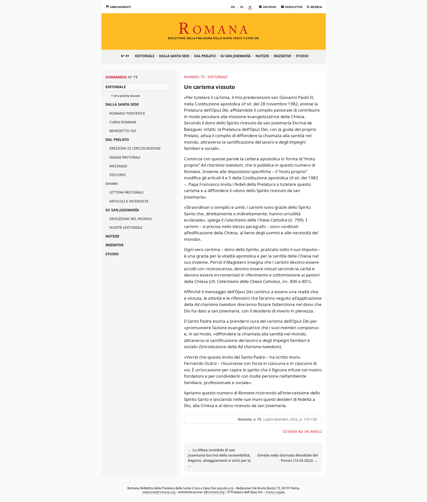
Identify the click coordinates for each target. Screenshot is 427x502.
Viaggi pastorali (124, 157)
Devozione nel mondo (130, 218)
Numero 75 (194, 76)
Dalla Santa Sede (174, 56)
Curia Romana (122, 122)
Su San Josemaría (235, 56)
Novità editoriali (125, 227)
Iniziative (282, 56)
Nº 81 (125, 56)
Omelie (111, 183)
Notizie (262, 56)
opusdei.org (225, 488)
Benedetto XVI (122, 130)
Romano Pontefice (127, 113)
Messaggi (118, 166)
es (241, 7)
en (233, 7)
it (250, 7)
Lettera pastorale (126, 192)
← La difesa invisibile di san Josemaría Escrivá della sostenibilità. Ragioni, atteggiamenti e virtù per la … (219, 458)
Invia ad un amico (305, 431)
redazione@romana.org (158, 492)
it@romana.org (213, 492)
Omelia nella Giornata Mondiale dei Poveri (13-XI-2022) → (287, 458)
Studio (302, 56)
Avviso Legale (274, 492)
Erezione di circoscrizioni (135, 148)
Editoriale (144, 56)
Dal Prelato (205, 56)
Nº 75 (133, 76)
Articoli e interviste (129, 201)
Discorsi (117, 174)
